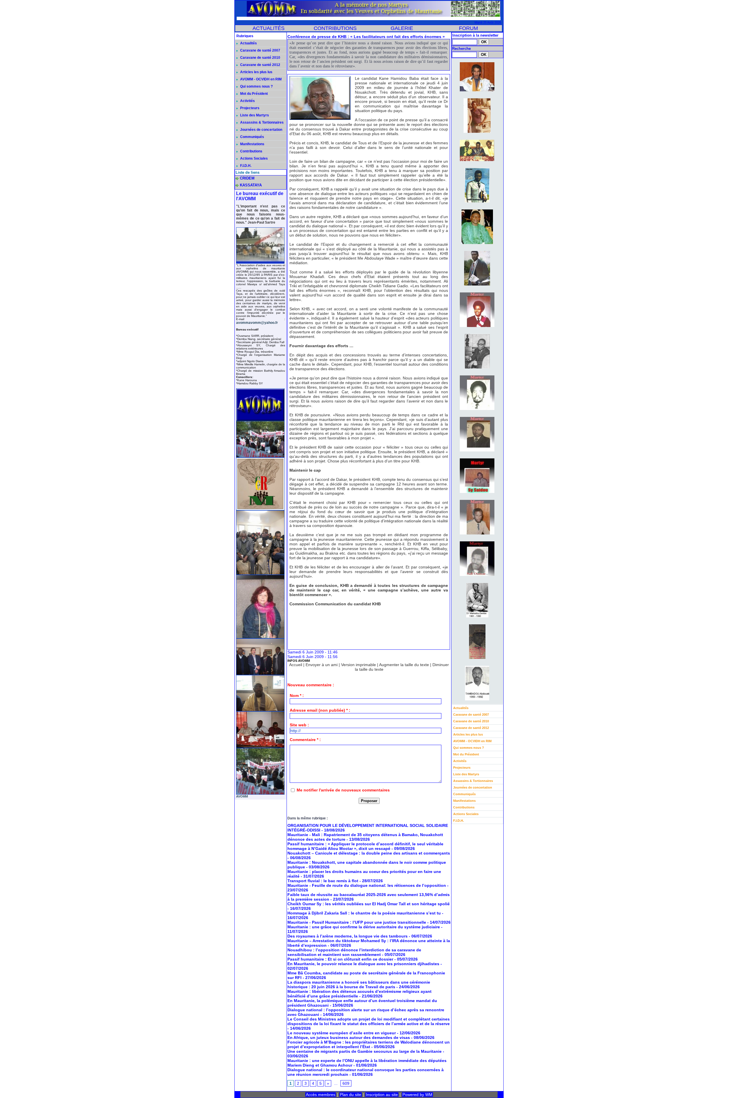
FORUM (468, 28)
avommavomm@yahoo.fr (257, 323)
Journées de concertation (260, 130)
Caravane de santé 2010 (259, 58)
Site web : (299, 725)
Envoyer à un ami (322, 664)
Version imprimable (358, 664)
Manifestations (251, 144)
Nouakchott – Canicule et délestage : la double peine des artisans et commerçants (368, 853)
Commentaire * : (305, 739)
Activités (247, 101)
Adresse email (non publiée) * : (320, 710)
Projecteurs (249, 108)
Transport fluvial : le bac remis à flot (322, 880)
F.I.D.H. (245, 166)
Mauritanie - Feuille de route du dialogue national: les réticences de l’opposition (366, 885)
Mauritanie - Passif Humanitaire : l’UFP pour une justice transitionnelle (356, 922)
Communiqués (251, 137)
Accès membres (320, 1094)
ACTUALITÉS (269, 28)
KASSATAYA (251, 185)
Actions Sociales (253, 158)
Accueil (295, 664)
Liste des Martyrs (254, 115)
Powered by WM (417, 1094)
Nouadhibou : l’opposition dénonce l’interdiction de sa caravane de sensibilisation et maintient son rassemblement (354, 952)
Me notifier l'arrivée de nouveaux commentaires (343, 790)
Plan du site (350, 1094)
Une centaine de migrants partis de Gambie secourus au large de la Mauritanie (364, 1051)
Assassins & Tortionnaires (261, 122)
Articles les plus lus (255, 72)
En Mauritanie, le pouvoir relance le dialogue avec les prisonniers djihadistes (363, 963)
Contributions (250, 151)
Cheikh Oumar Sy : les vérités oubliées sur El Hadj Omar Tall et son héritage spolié (368, 904)
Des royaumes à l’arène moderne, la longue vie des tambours (347, 936)
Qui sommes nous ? (256, 86)
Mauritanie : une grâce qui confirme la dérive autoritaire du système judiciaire (363, 927)
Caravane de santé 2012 (259, 65)
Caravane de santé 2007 (259, 50)
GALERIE (402, 28)
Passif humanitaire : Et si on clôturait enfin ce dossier (340, 959)
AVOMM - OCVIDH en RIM (260, 79)
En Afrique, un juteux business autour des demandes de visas (348, 1037)
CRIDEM (247, 178)
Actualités (248, 43)
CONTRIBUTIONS (335, 28)
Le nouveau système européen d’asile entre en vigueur (341, 1033)
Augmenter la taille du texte (404, 664)
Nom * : (297, 695)
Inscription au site (382, 1094)
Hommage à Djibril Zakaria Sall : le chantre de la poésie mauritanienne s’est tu (364, 913)
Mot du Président (253, 94)
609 (345, 1083)
